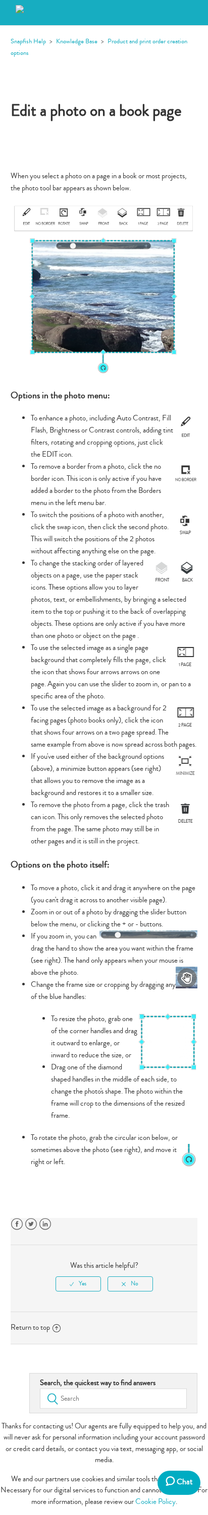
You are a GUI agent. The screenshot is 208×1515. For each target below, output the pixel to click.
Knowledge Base (76, 41)
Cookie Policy (155, 1501)
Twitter (31, 1224)
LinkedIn (45, 1224)
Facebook (17, 1224)
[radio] (78, 1283)
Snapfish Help (28, 41)
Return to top (30, 1327)
